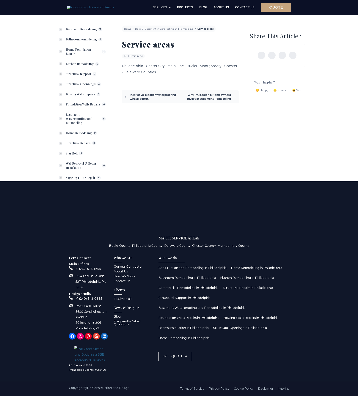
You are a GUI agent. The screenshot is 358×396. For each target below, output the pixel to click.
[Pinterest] (292, 55)
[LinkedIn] (282, 55)
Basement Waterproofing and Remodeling (169, 28)
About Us (121, 271)
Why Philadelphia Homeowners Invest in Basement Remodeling (209, 96)
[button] (169, 7)
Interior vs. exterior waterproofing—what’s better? (154, 96)
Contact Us (122, 281)
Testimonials (123, 299)
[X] (272, 55)
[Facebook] (261, 55)
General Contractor (128, 266)
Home (127, 28)
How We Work (124, 276)
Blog (117, 316)
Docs (138, 28)
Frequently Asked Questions (127, 323)
